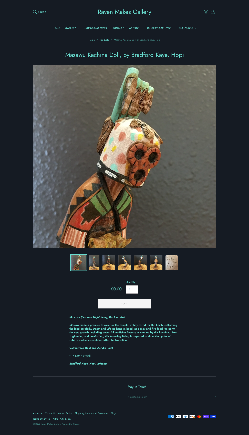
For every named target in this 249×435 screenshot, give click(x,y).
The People (186, 28)
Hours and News (96, 28)
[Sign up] (213, 397)
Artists (134, 28)
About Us (37, 413)
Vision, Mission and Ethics (58, 413)
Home (56, 28)
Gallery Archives (159, 28)
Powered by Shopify (71, 424)
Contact (118, 28)
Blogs (113, 413)
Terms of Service (41, 418)
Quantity (130, 282)
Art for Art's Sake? (62, 418)
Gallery (70, 28)
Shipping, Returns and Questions (91, 413)
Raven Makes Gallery (124, 11)
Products (104, 40)
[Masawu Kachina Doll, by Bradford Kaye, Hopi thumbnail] (78, 262)
